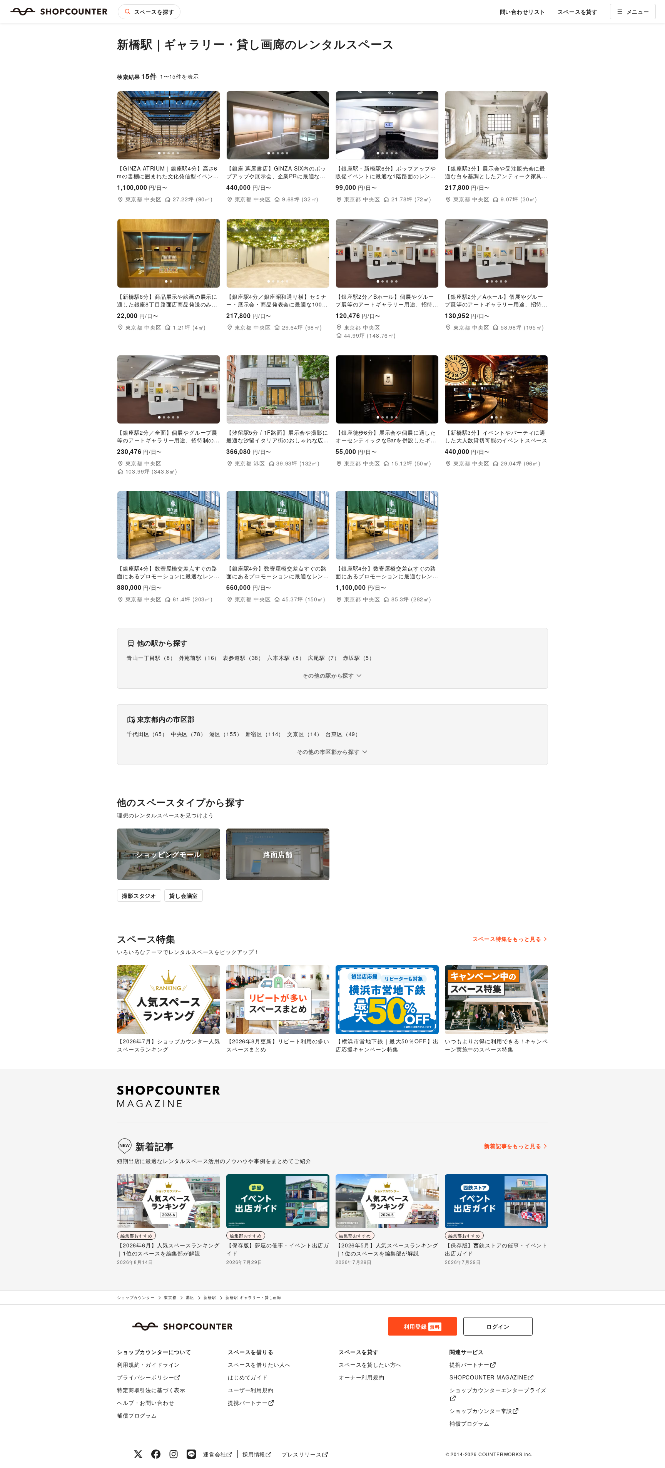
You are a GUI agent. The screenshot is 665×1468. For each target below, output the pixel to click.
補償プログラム (137, 1415)
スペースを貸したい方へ (370, 1364)
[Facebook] (156, 1454)
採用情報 (253, 1454)
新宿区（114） (265, 734)
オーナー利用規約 (361, 1377)
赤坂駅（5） (359, 657)
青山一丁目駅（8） (151, 657)
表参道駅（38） (243, 657)
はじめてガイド (248, 1377)
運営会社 (214, 1454)
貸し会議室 (183, 895)
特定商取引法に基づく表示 (151, 1390)
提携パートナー (248, 1402)
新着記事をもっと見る (512, 1146)
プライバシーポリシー (145, 1377)
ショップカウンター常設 (480, 1410)
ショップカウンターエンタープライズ (497, 1390)
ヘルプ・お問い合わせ (145, 1402)
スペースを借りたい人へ (259, 1364)
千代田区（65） (147, 734)
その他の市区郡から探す (328, 751)
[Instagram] (173, 1454)
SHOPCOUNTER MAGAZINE (488, 1377)
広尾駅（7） (324, 657)
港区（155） (225, 734)
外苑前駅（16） (199, 657)
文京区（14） (304, 734)
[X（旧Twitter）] (138, 1454)
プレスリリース (302, 1454)
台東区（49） (343, 734)
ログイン (497, 1326)
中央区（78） (188, 734)
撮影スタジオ (139, 895)
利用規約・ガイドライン (148, 1364)
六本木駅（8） (286, 657)
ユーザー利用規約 (251, 1390)
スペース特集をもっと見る (507, 938)
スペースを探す (154, 11)
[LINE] (191, 1454)
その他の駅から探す (328, 675)
